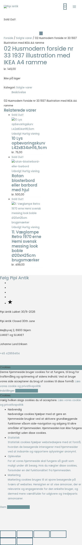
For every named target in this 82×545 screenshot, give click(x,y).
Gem (3, 507)
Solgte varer (24, 38)
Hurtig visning (30, 134)
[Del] (42, 534)
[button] (9, 520)
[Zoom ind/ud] (8, 534)
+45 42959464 (10, 353)
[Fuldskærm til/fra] (25, 534)
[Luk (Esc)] (58, 534)
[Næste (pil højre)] (25, 541)
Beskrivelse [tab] (19, 92)
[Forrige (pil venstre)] (8, 541)
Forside (8, 38)
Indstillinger (7, 391)
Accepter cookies (26, 391)
